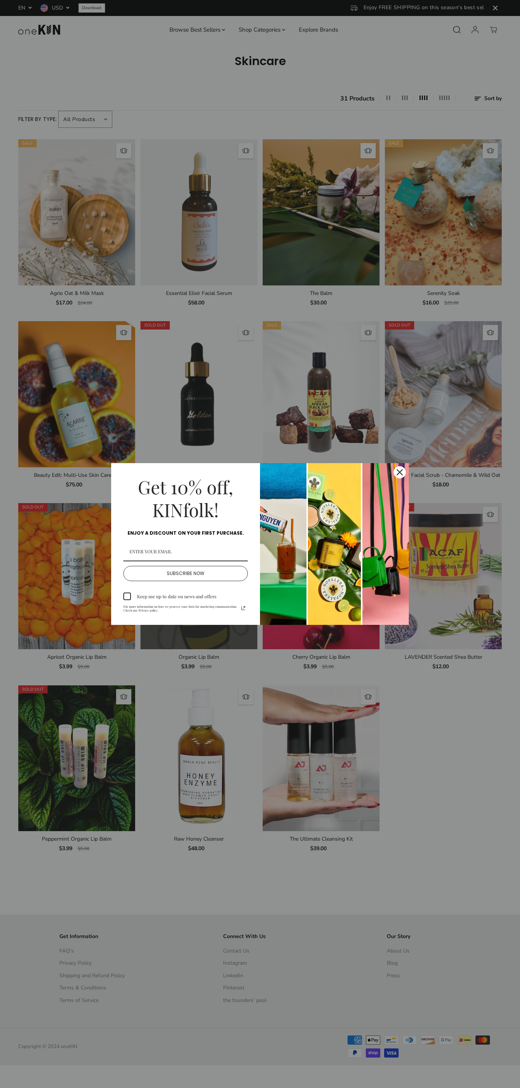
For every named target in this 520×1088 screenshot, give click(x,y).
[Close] (400, 472)
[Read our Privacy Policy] (243, 608)
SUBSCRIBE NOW (185, 573)
